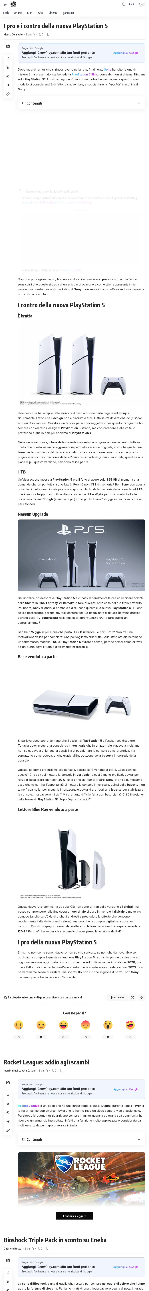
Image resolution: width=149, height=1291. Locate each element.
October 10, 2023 (71, 270)
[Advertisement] (81, 238)
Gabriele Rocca (12, 1248)
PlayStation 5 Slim (84, 74)
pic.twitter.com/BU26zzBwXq (72, 202)
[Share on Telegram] (8, 85)
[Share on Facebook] (8, 59)
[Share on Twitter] (8, 67)
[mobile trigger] (7, 4)
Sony (107, 69)
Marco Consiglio (13, 34)
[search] (124, 4)
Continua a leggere (74, 1216)
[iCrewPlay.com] (13, 4)
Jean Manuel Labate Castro (19, 1070)
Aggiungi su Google (125, 52)
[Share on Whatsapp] (8, 76)
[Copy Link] (8, 94)
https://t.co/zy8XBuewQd (38, 202)
